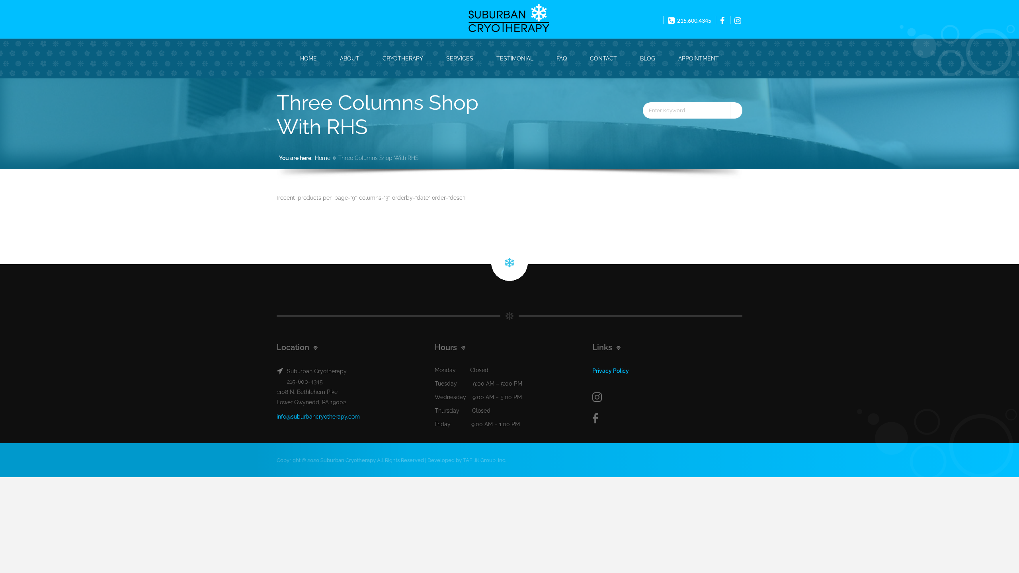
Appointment (698, 58)
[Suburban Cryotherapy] (509, 18)
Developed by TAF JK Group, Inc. (467, 460)
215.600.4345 (693, 20)
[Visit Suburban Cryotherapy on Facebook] (666, 419)
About (349, 58)
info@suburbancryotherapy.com (318, 416)
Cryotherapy (403, 58)
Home (308, 58)
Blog (647, 58)
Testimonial (514, 58)
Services (459, 58)
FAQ (561, 58)
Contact (603, 58)
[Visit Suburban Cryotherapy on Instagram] (666, 397)
